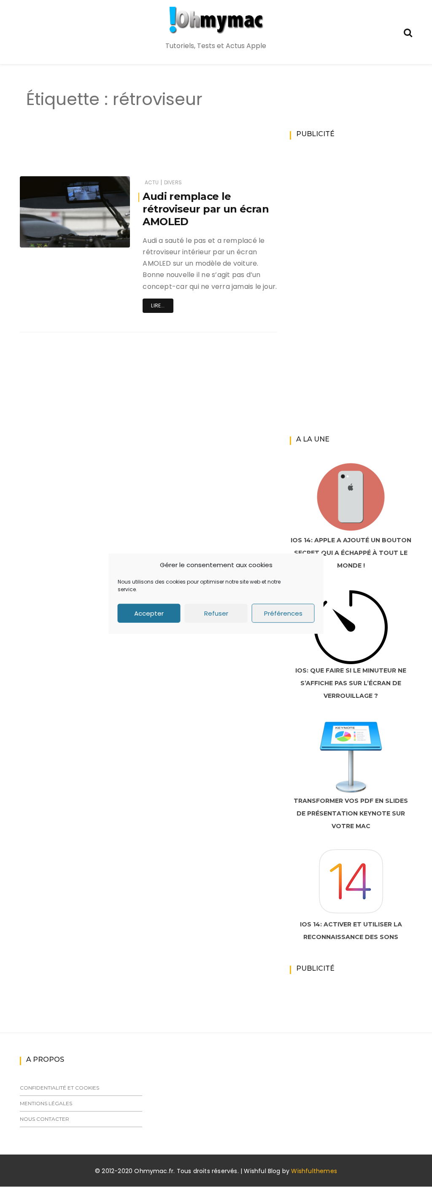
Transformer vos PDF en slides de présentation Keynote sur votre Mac (351, 813)
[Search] (408, 31)
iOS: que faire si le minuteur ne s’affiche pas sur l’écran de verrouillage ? (350, 683)
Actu (152, 182)
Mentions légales (46, 1103)
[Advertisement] (167, 151)
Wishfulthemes (314, 1171)
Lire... (158, 305)
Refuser (216, 612)
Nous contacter (44, 1119)
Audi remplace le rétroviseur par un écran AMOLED (206, 209)
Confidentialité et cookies (59, 1088)
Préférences (283, 612)
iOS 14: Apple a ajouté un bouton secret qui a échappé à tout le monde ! (351, 552)
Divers (173, 182)
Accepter (149, 612)
